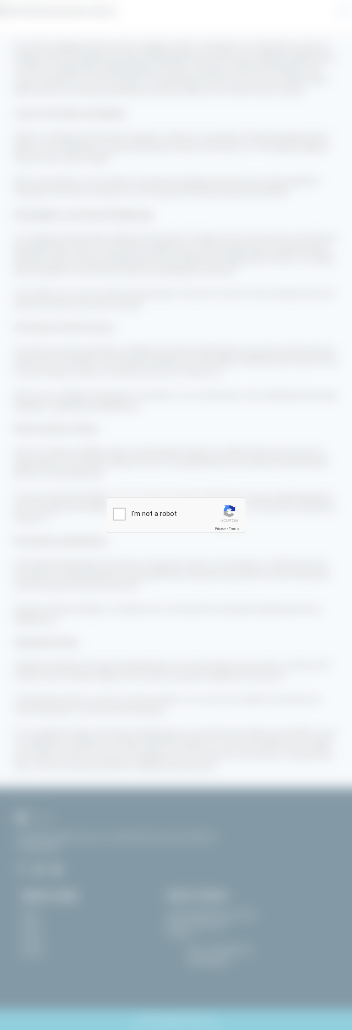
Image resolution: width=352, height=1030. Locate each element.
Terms (234, 528)
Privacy (220, 528)
